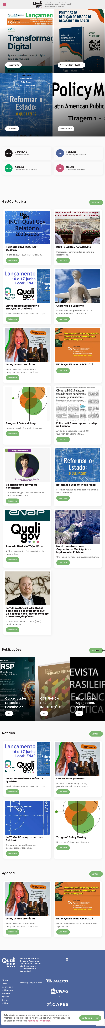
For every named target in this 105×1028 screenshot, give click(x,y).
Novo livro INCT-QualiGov (71, 65)
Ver (9, 713)
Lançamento (13, 65)
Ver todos (96, 202)
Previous (97, 650)
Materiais (6, 993)
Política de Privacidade (39, 1020)
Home (4, 983)
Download (12, 128)
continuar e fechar (90, 1018)
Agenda (5, 996)
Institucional (7, 987)
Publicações (7, 990)
